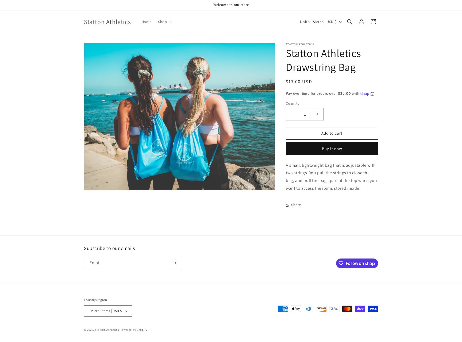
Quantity (292, 103)
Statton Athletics (107, 330)
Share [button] (296, 204)
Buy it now (332, 148)
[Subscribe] (174, 263)
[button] (164, 21)
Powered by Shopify (133, 330)
